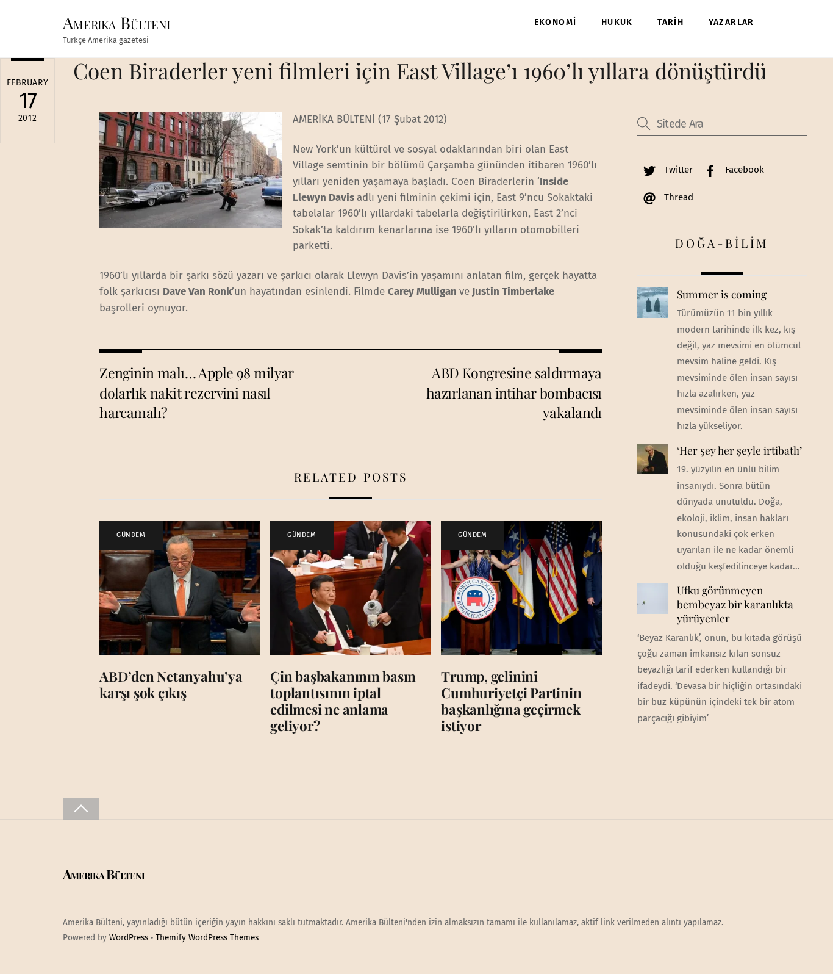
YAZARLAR (731, 22)
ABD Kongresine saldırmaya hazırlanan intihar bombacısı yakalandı (514, 392)
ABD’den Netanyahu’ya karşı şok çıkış (171, 684)
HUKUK (617, 22)
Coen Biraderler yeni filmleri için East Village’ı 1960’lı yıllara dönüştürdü (420, 70)
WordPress (128, 938)
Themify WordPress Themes (207, 938)
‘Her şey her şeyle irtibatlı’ (739, 450)
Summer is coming (722, 294)
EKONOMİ (555, 22)
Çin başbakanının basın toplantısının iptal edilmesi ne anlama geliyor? (343, 701)
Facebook (743, 169)
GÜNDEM (130, 535)
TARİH (670, 22)
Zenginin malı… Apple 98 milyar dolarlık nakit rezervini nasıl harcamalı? (196, 392)
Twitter (677, 169)
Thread (677, 197)
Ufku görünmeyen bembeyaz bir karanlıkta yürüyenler (735, 603)
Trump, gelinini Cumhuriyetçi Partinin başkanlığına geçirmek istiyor (511, 701)
